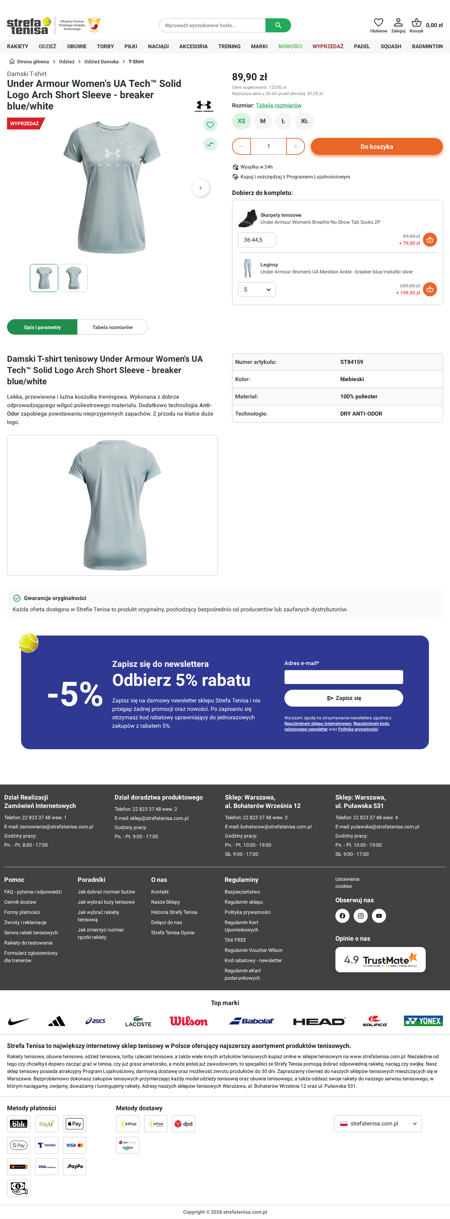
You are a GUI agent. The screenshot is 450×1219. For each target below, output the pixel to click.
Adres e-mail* (301, 663)
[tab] (42, 327)
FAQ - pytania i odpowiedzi (33, 892)
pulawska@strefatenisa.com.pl (385, 826)
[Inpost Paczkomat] (155, 1123)
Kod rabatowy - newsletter (253, 960)
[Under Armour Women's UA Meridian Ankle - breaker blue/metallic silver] (248, 268)
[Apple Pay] (74, 1123)
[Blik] (18, 1123)
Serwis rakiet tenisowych (31, 932)
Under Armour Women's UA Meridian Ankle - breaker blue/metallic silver (337, 271)
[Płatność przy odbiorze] (18, 1188)
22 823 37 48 (36, 817)
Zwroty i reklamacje (25, 922)
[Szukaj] (278, 25)
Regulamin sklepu (244, 902)
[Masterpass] (18, 1166)
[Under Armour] (204, 106)
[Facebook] (342, 916)
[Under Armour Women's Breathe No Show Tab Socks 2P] (248, 218)
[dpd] (183, 1123)
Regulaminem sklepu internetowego (318, 723)
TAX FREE (235, 940)
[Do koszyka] (430, 240)
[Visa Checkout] (46, 1166)
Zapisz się (348, 698)
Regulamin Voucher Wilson (254, 950)
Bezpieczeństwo (242, 892)
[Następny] (200, 187)
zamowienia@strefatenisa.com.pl (56, 826)
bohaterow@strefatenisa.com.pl (275, 826)
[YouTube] (379, 916)
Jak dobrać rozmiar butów (106, 892)
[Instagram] (361, 916)
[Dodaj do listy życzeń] (210, 125)
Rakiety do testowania (28, 943)
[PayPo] (74, 1166)
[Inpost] (127, 1123)
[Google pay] (18, 1145)
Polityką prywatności (358, 729)
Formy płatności (22, 912)
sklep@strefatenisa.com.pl (159, 818)
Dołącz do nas (166, 922)
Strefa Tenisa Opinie (172, 932)
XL (308, 122)
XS (241, 121)
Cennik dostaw (20, 902)
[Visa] (74, 1145)
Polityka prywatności (247, 912)
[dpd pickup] (127, 1145)
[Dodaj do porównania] (210, 144)
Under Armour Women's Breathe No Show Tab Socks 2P (320, 222)
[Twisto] (46, 1145)
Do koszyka (377, 146)
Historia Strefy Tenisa (174, 912)
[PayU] (46, 1123)
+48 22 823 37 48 (58, 5)
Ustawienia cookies (342, 882)
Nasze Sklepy (165, 902)
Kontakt (160, 892)
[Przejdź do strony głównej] (29, 25)
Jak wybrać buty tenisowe (106, 902)
